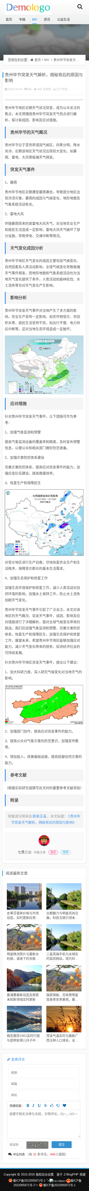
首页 (9, 19)
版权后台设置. (45, 1174)
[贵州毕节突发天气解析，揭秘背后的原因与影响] (44, 365)
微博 (65, 852)
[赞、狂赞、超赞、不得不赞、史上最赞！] (64, 1105)
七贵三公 (24, 852)
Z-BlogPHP (71, 1174)
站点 (53, 852)
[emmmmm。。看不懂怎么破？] (58, 1105)
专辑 (22, 19)
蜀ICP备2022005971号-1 (29, 1180)
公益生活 (63, 19)
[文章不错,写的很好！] (52, 1105)
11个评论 (62, 89)
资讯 (47, 19)
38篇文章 (40, 852)
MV (34, 19)
